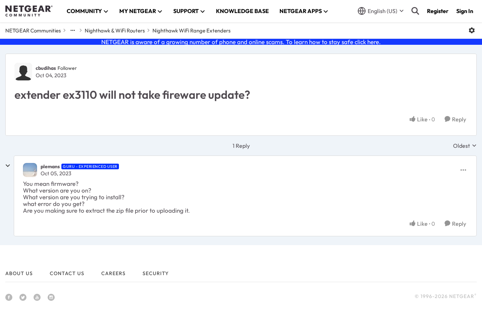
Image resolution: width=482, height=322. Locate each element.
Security (156, 273)
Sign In (464, 10)
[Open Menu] (472, 30)
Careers (113, 273)
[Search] (415, 11)
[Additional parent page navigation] (72, 30)
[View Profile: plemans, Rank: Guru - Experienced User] (30, 170)
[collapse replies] (8, 166)
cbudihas (46, 68)
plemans (50, 166)
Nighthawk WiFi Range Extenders (191, 30)
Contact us (67, 273)
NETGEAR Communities (33, 30)
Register (437, 10)
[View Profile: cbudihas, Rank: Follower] (23, 71)
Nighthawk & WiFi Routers (115, 30)
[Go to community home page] (29, 11)
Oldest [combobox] (465, 145)
